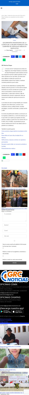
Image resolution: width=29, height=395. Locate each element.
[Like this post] (13, 56)
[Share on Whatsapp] (4, 60)
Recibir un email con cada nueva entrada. (12, 259)
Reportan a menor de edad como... (8, 369)
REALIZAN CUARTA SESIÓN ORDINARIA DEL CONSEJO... (14, 393)
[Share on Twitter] (20, 56)
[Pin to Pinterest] (23, 56)
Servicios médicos (11, 148)
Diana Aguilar (9, 50)
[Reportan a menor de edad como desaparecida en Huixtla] (14, 358)
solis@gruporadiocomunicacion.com (9, 292)
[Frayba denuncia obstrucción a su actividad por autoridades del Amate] (14, 335)
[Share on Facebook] (16, 56)
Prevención (4, 148)
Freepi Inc (22, 316)
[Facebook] (11, 3)
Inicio (3, 15)
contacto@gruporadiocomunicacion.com (10, 305)
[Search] (27, 8)
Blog (6, 15)
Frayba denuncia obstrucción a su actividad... (10, 346)
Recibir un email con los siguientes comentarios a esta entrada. (14, 252)
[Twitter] (13, 3)
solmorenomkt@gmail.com (7, 294)
